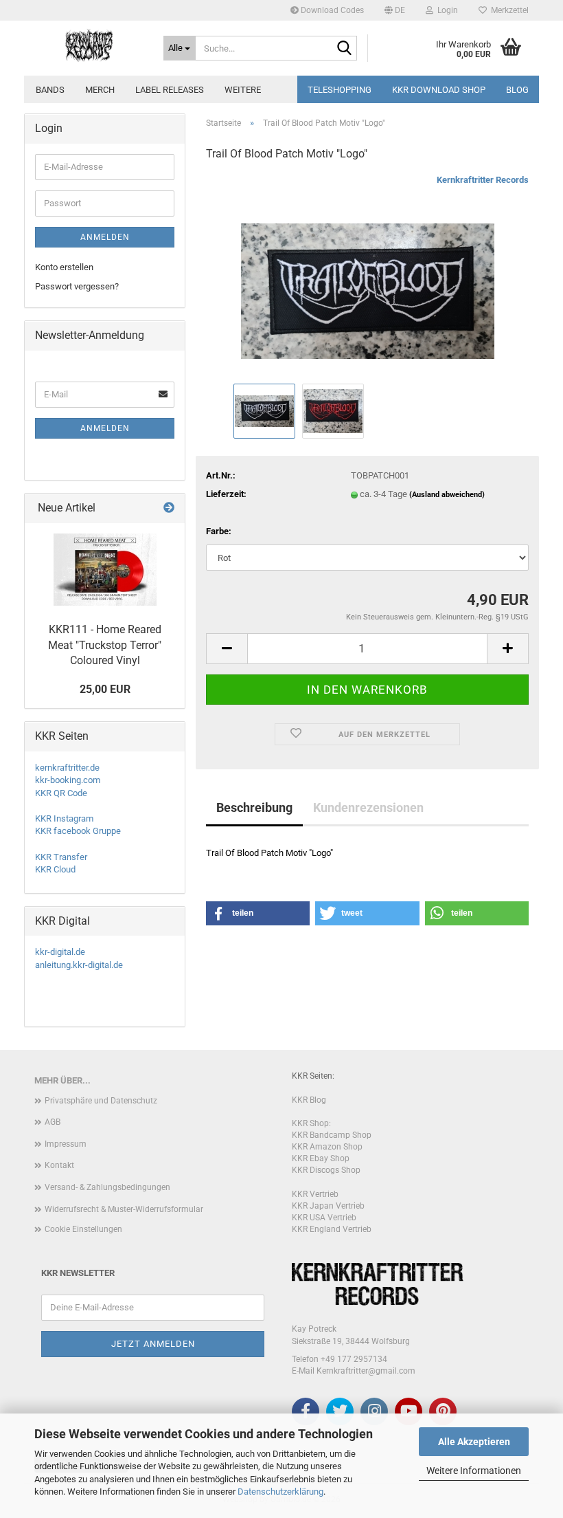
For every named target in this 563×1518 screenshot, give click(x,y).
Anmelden (105, 237)
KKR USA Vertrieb (324, 1217)
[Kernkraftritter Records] (88, 45)
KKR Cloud (55, 869)
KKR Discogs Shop (326, 1170)
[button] (394, 10)
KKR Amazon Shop (327, 1147)
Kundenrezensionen (368, 807)
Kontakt (59, 1165)
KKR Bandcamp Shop (331, 1135)
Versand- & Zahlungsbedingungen (107, 1187)
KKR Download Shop (438, 90)
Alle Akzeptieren (474, 1441)
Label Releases (169, 90)
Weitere (243, 90)
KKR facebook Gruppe (78, 831)
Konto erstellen (64, 267)
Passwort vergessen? (77, 286)
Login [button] (445, 10)
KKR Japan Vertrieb (328, 1206)
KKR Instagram (64, 818)
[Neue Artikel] (168, 508)
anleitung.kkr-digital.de (79, 965)
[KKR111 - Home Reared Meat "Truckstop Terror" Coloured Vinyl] (105, 570)
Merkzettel (508, 10)
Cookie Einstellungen (83, 1229)
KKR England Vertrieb (331, 1229)
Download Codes (331, 10)
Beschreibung (254, 807)
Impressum (66, 1144)
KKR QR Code (61, 793)
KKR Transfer (61, 857)
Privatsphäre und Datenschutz (101, 1101)
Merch (100, 90)
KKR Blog (309, 1100)
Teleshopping (339, 90)
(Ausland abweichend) (447, 494)
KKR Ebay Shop (320, 1158)
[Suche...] (344, 48)
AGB (52, 1122)
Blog (517, 90)
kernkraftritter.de (67, 767)
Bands (50, 90)
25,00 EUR (105, 689)
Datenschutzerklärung (280, 1491)
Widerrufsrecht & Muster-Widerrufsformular (124, 1209)
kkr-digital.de (60, 952)
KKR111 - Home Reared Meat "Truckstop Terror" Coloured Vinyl (104, 645)
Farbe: (218, 531)
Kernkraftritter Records (483, 180)
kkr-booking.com (67, 780)
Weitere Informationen (473, 1470)
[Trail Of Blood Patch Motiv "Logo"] (367, 277)
